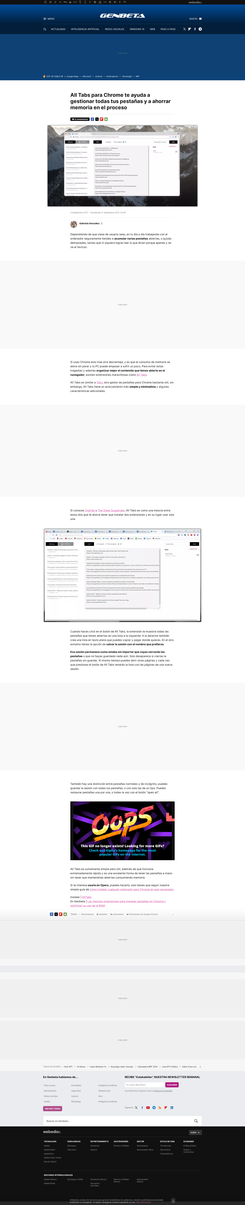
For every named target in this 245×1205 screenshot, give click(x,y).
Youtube (148, 1107)
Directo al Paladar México (121, 1180)
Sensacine (95, 1146)
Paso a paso (49, 1085)
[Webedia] (52, 1131)
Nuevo (193, 18)
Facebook (195, 29)
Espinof (93, 1150)
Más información (143, 1202)
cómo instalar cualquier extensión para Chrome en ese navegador (131, 889)
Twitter (184, 29)
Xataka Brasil (49, 1183)
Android (98, 76)
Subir (193, 1132)
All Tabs (142, 374)
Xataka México (50, 1179)
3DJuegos (71, 1146)
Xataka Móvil (49, 1150)
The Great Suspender (111, 510)
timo (100, 1096)
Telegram (200, 29)
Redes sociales (51, 1096)
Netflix (47, 1101)
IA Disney (81, 1067)
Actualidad (76, 1085)
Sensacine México (98, 1179)
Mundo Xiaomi (50, 1161)
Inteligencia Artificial (107, 1101)
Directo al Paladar (121, 1146)
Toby (99, 382)
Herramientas (87, 914)
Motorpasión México (142, 1180)
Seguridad (76, 1090)
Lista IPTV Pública (170, 1067)
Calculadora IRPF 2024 (148, 1067)
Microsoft (87, 76)
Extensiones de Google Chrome (143, 914)
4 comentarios (81, 119)
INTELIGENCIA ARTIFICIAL (85, 29)
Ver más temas (53, 1109)
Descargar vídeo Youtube (122, 1067)
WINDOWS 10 (137, 29)
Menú (51, 18)
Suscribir (172, 1085)
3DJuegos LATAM (75, 1179)
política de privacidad (163, 1091)
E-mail (106, 119)
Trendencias (165, 1146)
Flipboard (189, 29)
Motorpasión (142, 1146)
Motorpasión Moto (145, 1150)
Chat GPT (68, 1067)
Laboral (74, 1096)
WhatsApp (76, 1101)
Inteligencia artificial (107, 1085)
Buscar (196, 1121)
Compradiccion (166, 1153)
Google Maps (73, 76)
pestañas (103, 914)
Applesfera (49, 1153)
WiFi (137, 76)
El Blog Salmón (189, 1146)
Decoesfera (165, 1150)
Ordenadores (112, 76)
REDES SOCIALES (114, 29)
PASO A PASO (168, 29)
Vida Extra (71, 1150)
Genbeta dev (104, 1090)
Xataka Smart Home (52, 1157)
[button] (91, 223)
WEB (152, 29)
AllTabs (87, 897)
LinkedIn (172, 1107)
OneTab (90, 510)
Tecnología (127, 76)
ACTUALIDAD (58, 29)
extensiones (117, 914)
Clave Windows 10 (98, 1067)
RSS (160, 1107)
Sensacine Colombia (95, 1184)
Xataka (47, 1146)
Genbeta (122, 15)
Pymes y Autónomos (188, 1151)
